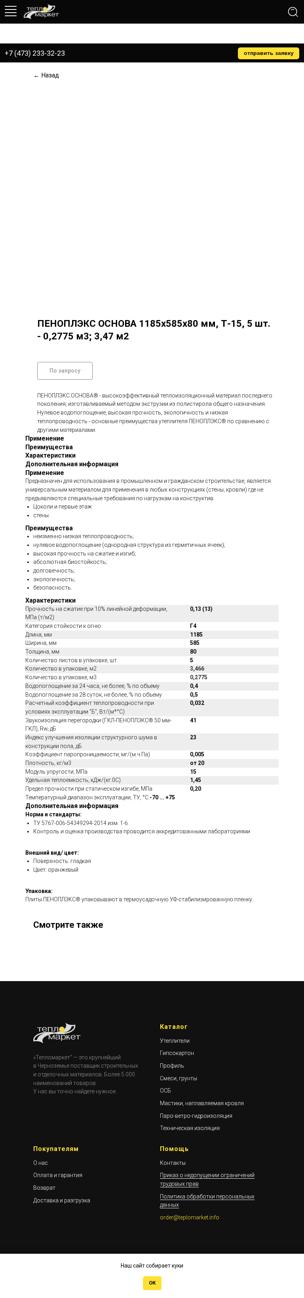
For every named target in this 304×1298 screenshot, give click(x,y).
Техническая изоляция (190, 1128)
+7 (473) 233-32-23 (35, 53)
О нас (40, 1163)
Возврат (44, 1188)
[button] (268, 53)
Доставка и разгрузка (61, 1200)
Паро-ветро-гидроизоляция (196, 1116)
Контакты (173, 1163)
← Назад (46, 75)
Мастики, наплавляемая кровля (202, 1103)
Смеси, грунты (178, 1078)
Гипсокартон (177, 1053)
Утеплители (175, 1041)
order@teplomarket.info (189, 1217)
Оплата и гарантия (57, 1175)
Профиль (172, 1066)
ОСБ (165, 1090)
